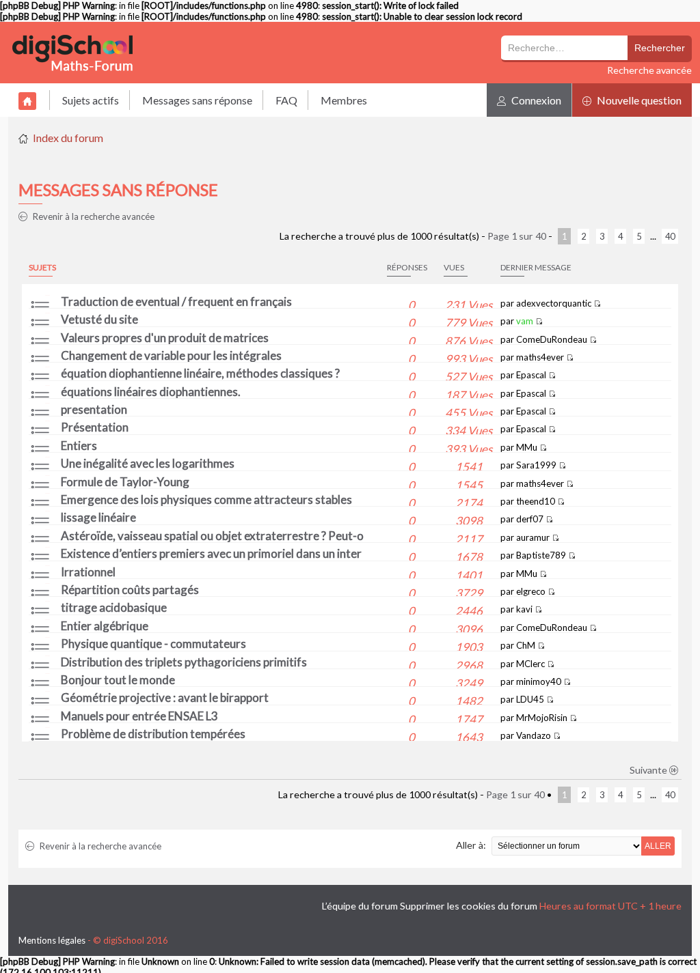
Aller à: (471, 845)
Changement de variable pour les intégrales (171, 355)
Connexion (535, 100)
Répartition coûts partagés (130, 589)
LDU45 (530, 699)
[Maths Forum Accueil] (82, 52)
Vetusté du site (99, 319)
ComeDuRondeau (551, 339)
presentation (94, 409)
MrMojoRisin (541, 717)
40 (670, 236)
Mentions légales (51, 940)
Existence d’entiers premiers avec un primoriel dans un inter (211, 553)
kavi (524, 609)
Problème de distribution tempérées (153, 734)
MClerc (530, 663)
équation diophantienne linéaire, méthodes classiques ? (200, 373)
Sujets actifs (90, 100)
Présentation (95, 427)
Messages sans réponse (197, 100)
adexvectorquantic (553, 303)
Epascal (531, 374)
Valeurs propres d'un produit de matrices (165, 337)
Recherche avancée (649, 70)
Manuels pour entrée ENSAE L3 (139, 716)
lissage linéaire (98, 517)
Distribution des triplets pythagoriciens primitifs (184, 662)
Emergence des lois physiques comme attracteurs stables (206, 499)
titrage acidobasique (114, 607)
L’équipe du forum (360, 906)
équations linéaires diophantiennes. (151, 391)
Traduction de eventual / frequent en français (176, 301)
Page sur (516, 236)
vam (524, 320)
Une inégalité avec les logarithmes (147, 463)
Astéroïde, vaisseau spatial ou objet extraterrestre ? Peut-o (212, 535)
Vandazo (533, 735)
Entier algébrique (104, 626)
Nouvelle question (638, 100)
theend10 (535, 501)
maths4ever (540, 357)
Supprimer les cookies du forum (468, 906)
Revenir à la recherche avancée (92, 216)
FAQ (286, 100)
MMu (526, 447)
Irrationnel (88, 572)
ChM (525, 645)
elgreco (531, 591)
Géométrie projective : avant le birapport (165, 697)
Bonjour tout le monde (118, 680)
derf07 (529, 518)
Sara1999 (536, 465)
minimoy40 (538, 681)
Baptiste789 (541, 555)
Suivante (649, 770)
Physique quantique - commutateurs (153, 643)
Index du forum (68, 137)
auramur (533, 537)
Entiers (79, 445)
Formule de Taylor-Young (125, 482)
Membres (344, 100)
